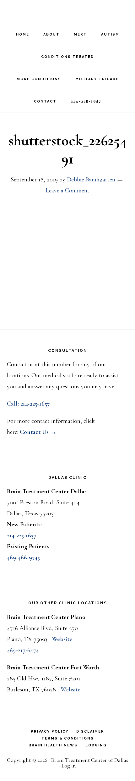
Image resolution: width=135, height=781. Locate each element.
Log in (69, 765)
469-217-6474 (23, 650)
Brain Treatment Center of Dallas (67, 11)
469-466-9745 (23, 557)
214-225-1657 (21, 535)
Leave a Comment (67, 190)
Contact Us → (38, 432)
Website (62, 639)
